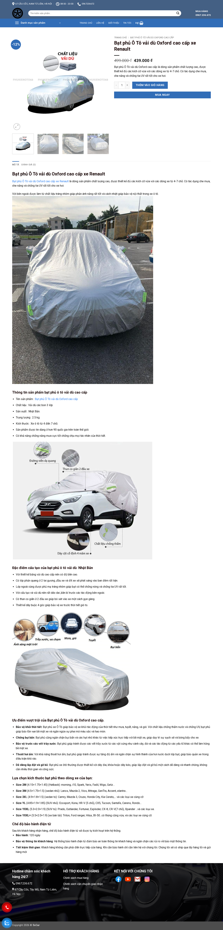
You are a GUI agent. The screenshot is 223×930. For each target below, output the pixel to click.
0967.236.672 (24, 883)
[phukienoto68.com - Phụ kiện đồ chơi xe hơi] (17, 13)
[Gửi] (178, 13)
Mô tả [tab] (15, 164)
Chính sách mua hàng (76, 878)
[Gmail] (138, 879)
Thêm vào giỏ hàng (150, 85)
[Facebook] (119, 879)
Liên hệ (100, 23)
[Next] (102, 82)
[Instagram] (147, 879)
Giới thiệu (113, 23)
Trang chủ (86, 23)
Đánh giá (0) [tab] (28, 164)
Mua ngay (162, 94)
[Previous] (18, 82)
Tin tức (127, 23)
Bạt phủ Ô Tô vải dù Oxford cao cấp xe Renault (40, 181)
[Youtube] (128, 879)
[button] (37, 23)
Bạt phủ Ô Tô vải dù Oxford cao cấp (152, 37)
